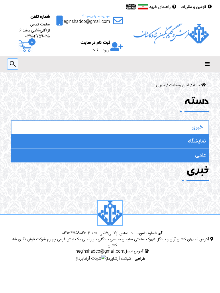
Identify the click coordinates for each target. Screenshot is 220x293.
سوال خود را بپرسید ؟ (96, 16)
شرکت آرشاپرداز (118, 258)
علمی (200, 155)
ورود (105, 50)
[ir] (143, 6)
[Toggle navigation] (207, 64)
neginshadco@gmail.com (85, 22)
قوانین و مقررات (193, 7)
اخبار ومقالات (179, 85)
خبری (197, 127)
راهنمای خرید (160, 7)
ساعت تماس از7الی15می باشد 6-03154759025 (34, 31)
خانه (196, 85)
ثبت (94, 50)
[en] (131, 6)
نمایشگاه (197, 141)
